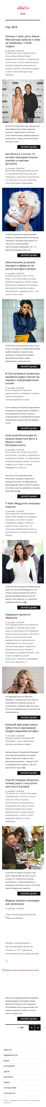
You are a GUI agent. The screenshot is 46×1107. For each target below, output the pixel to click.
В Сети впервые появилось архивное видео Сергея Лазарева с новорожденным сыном (22, 378)
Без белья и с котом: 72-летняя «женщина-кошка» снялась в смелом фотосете (21, 158)
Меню (23, 14)
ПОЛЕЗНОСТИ (9, 1093)
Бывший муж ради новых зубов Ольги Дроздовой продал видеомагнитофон (22, 728)
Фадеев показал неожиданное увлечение (22, 902)
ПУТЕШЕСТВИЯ (10, 1088)
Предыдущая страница (31, 1030)
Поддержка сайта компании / (19, 1100)
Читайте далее (29, 147)
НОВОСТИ (8, 1050)
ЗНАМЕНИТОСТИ (11, 1055)
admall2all (11, 51)
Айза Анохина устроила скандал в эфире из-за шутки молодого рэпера (20, 265)
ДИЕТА (6, 1072)
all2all (5, 1100)
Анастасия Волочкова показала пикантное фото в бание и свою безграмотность (21, 440)
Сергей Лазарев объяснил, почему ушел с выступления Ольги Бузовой (22, 783)
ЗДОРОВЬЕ (8, 1077)
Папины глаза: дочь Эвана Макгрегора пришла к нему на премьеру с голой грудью (22, 41)
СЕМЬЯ (7, 1082)
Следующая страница (38, 1030)
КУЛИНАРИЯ (9, 1066)
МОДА (6, 1061)
